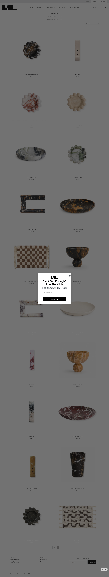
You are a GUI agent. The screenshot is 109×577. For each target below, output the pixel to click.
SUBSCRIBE (54, 299)
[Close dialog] (69, 275)
